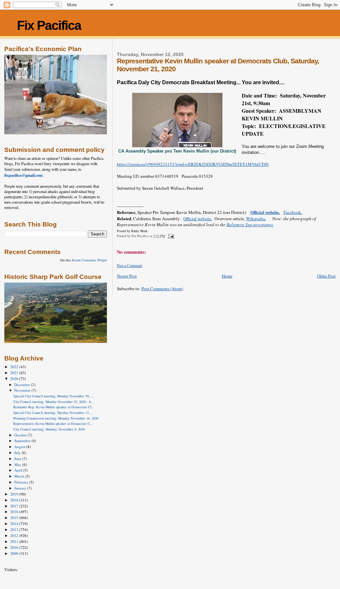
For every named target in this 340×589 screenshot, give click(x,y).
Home (227, 276)
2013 (14, 529)
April (18, 470)
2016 (14, 511)
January (20, 488)
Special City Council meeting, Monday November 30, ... (53, 396)
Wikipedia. (256, 219)
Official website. (265, 212)
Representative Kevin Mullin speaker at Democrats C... (53, 423)
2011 (14, 541)
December (22, 384)
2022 (14, 366)
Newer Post (127, 276)
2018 (14, 499)
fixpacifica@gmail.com (23, 175)
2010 (14, 547)
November (23, 390)
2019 (14, 493)
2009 (14, 553)
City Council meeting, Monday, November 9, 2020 (49, 429)
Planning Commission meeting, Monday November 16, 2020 (55, 418)
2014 (14, 523)
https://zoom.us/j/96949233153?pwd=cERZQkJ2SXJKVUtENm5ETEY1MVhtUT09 (193, 164)
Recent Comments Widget (89, 260)
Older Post (326, 276)
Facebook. (293, 212)
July (18, 452)
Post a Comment (129, 265)
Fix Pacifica (49, 25)
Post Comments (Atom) (162, 289)
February (21, 482)
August (20, 446)
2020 (14, 378)
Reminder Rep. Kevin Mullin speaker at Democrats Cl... (53, 407)
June (18, 458)
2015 (14, 517)
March (19, 476)
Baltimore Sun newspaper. (250, 225)
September (23, 440)
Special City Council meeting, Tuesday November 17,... (53, 412)
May (18, 464)
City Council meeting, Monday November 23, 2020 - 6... (53, 401)
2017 (14, 505)
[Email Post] (170, 235)
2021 (14, 372)
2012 (14, 535)
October (21, 434)
